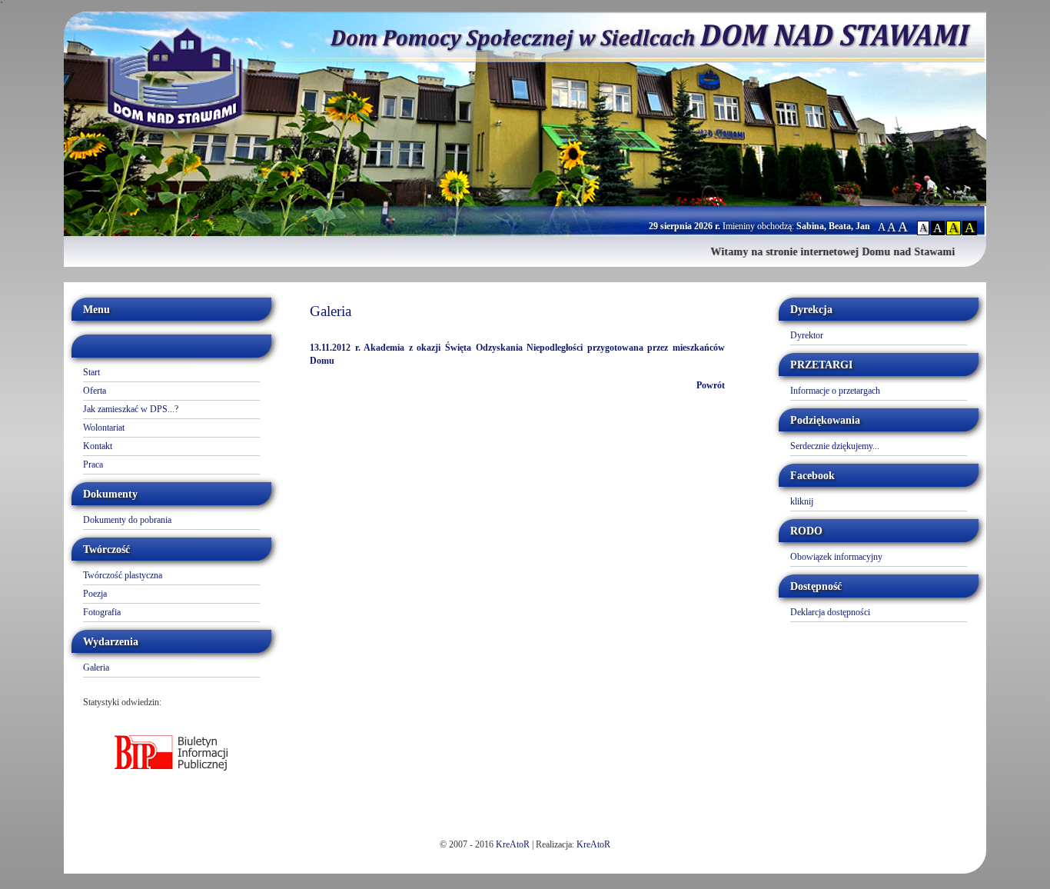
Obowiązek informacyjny (836, 556)
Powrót (710, 385)
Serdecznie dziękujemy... (834, 446)
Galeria (96, 667)
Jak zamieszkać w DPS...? (130, 409)
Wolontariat (104, 427)
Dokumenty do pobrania (127, 519)
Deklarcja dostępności (830, 612)
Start (91, 372)
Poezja (95, 593)
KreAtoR (513, 844)
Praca (93, 464)
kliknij (801, 501)
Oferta (94, 390)
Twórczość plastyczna (122, 575)
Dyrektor (806, 335)
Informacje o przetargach (835, 390)
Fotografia (102, 612)
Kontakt (97, 446)
